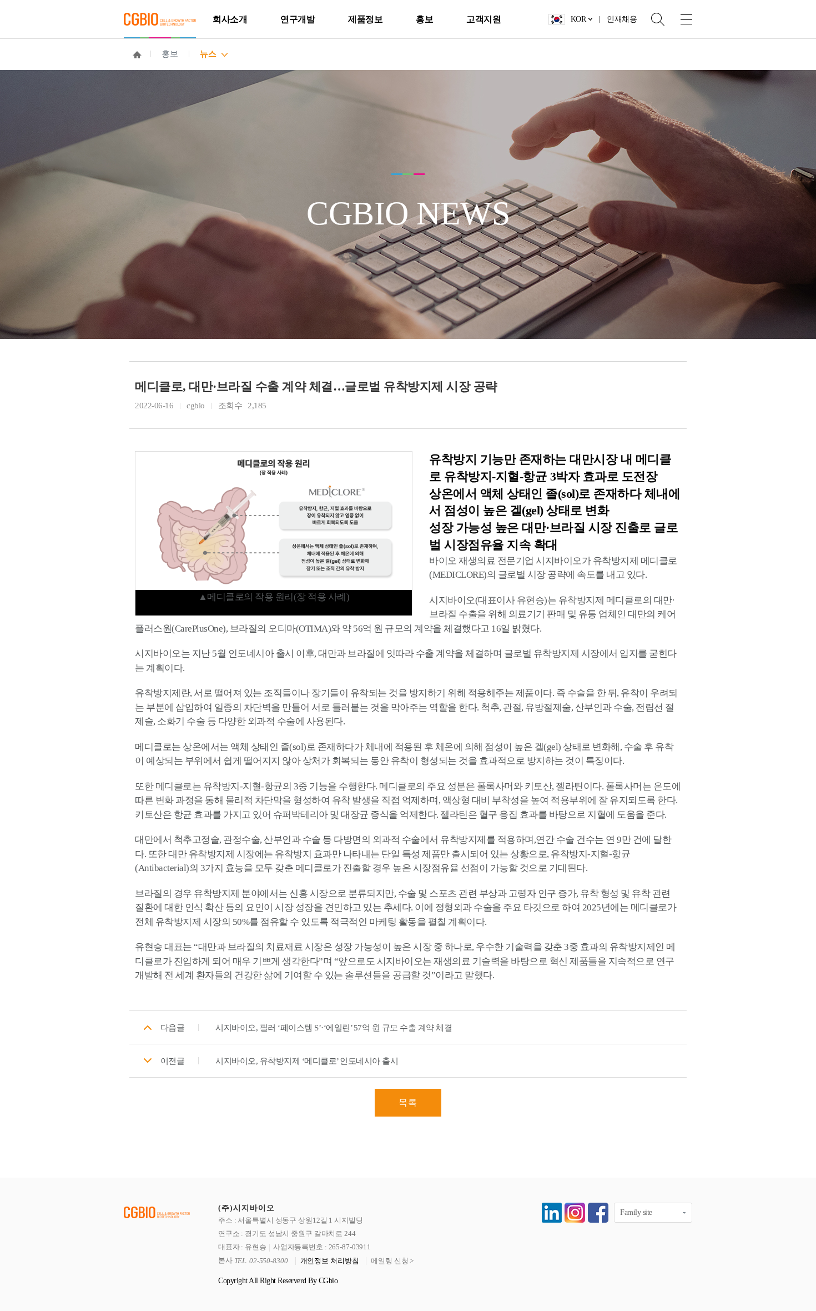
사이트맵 (678, 19)
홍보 (424, 19)
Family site (636, 1212)
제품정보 (365, 19)
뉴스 (208, 53)
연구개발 (297, 19)
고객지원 (483, 19)
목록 (408, 1102)
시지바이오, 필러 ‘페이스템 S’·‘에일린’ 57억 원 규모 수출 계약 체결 (333, 1027)
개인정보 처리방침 (329, 1261)
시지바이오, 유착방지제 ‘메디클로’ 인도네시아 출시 (306, 1061)
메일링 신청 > (392, 1261)
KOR (578, 19)
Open (650, 19)
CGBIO (160, 19)
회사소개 (230, 19)
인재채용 (622, 19)
